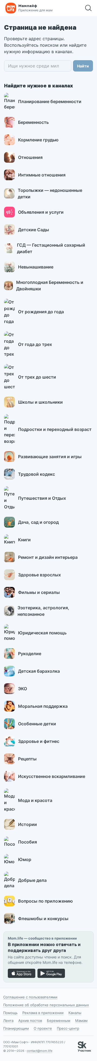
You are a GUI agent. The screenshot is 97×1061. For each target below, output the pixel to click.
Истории (27, 824)
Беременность (33, 122)
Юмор (24, 859)
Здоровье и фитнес (38, 741)
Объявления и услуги (41, 212)
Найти (83, 66)
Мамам (81, 1020)
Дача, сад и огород (38, 522)
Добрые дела (32, 880)
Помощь (10, 1013)
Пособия (27, 842)
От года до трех (35, 344)
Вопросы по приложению (45, 901)
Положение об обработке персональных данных (46, 1005)
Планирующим (16, 1028)
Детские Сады (33, 229)
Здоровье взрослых (39, 574)
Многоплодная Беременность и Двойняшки (49, 285)
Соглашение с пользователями (30, 997)
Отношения (30, 157)
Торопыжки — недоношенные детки (50, 193)
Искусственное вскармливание (51, 776)
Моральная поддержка (43, 706)
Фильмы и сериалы (39, 592)
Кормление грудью (38, 139)
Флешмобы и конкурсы (43, 918)
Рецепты (27, 758)
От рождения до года (41, 311)
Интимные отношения (41, 175)
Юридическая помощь (42, 632)
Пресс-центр (68, 1028)
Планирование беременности (49, 101)
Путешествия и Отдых (42, 498)
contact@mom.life (39, 1051)
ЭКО (22, 688)
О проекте (43, 1028)
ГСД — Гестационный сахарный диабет (51, 248)
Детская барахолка (39, 671)
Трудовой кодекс (36, 474)
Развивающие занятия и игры (50, 456)
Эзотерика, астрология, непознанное (43, 611)
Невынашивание (35, 267)
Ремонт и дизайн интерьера (48, 557)
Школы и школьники (40, 402)
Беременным (58, 1020)
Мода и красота (35, 800)
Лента (8, 1020)
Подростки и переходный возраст (55, 429)
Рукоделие (29, 653)
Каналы (74, 1013)
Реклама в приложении (43, 1013)
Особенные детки (37, 723)
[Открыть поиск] (88, 8)
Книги (24, 539)
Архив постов (30, 1020)
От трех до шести (37, 377)
